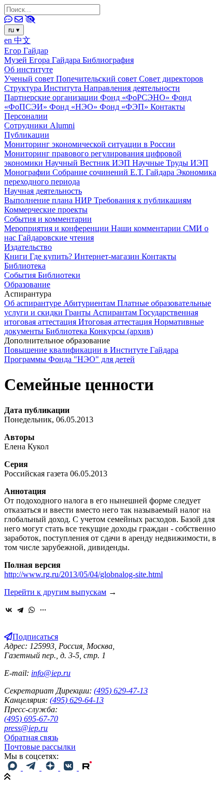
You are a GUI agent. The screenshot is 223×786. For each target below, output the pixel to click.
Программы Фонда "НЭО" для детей (69, 359)
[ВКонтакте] (8, 610)
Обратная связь (31, 737)
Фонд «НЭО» (74, 106)
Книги (17, 256)
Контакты (167, 106)
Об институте (28, 69)
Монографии (28, 172)
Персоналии (26, 116)
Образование (27, 284)
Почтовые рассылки (40, 746)
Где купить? (52, 256)
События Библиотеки (42, 275)
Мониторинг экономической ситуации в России (89, 144)
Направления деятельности (131, 88)
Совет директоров (171, 78)
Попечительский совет (97, 78)
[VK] (69, 767)
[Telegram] (20, 610)
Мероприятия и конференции (57, 228)
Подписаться (35, 636)
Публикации (26, 134)
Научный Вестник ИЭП (88, 162)
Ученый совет (30, 78)
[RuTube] (87, 767)
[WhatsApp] (31, 610)
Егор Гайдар (26, 50)
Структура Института (43, 88)
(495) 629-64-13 (77, 700)
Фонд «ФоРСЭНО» (136, 97)
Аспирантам (116, 312)
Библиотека (25, 265)
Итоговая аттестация (116, 321)
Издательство (28, 247)
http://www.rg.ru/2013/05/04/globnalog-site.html (83, 574)
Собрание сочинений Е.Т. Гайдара (114, 172)
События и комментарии (48, 219)
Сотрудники (27, 125)
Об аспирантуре (33, 303)
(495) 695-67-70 (31, 718)
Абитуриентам (90, 303)
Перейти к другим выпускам (55, 592)
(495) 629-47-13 (121, 690)
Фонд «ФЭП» (125, 106)
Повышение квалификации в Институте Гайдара (91, 349)
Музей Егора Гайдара (43, 60)
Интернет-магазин (108, 256)
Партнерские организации (52, 97)
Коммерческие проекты (46, 209)
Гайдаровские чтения (56, 237)
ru (14, 30)
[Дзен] (50, 767)
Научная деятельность (43, 190)
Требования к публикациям (142, 200)
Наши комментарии (147, 228)
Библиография (108, 60)
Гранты (79, 312)
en (9, 40)
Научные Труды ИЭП (170, 162)
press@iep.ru (26, 728)
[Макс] (13, 767)
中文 (22, 40)
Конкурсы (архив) (121, 331)
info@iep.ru (51, 673)
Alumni (62, 125)
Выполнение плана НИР (49, 200)
